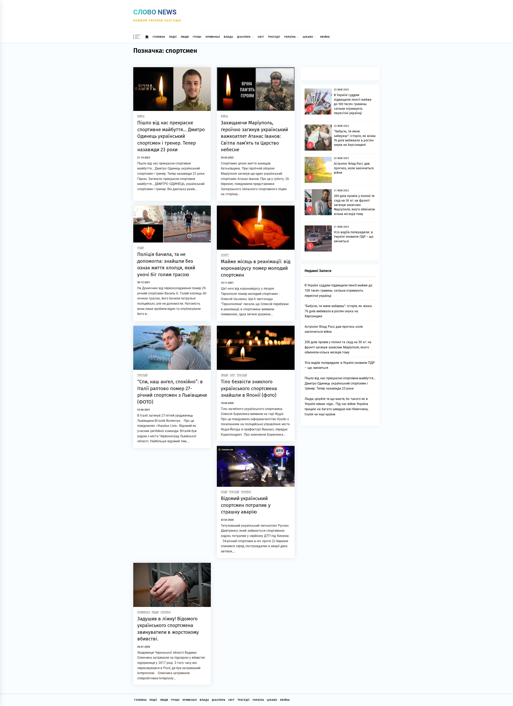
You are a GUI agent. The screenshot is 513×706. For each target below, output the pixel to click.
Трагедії (274, 37)
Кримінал (213, 37)
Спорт (225, 255)
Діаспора (244, 37)
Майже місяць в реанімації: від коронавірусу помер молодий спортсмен (255, 268)
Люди (185, 37)
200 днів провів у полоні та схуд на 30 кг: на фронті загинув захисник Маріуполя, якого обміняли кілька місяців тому (354, 205)
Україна (290, 37)
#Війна (325, 37)
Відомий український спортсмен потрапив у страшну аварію (246, 505)
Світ (261, 37)
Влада (228, 37)
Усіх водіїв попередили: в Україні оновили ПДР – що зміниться (353, 236)
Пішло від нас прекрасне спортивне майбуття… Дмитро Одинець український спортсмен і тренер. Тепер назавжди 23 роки (171, 136)
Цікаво (308, 37)
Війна (140, 116)
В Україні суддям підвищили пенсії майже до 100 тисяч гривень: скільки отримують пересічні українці (353, 104)
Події (173, 37)
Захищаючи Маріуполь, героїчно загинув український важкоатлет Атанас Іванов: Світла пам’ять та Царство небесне (254, 136)
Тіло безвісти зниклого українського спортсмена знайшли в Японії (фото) (249, 388)
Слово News (155, 12)
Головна (159, 37)
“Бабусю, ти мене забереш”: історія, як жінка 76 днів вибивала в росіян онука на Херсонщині (338, 311)
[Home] (147, 37)
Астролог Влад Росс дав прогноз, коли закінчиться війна (354, 168)
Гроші (197, 37)
